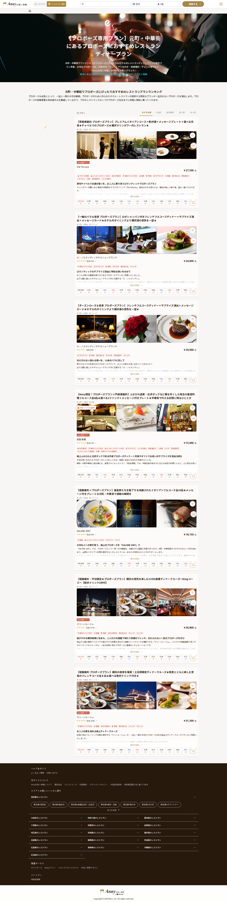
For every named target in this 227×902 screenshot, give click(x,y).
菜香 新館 (81, 439)
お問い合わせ (52, 772)
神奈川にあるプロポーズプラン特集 (130, 74)
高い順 (182, 112)
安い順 (193, 112)
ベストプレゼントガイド (68, 867)
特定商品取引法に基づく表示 (136, 784)
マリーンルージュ (85, 624)
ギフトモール (36, 867)
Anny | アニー (50, 867)
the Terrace (83, 166)
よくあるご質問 (37, 772)
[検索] (193, 4)
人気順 (158, 112)
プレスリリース (70, 784)
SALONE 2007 (83, 530)
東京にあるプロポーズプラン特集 (96, 74)
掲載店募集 (35, 879)
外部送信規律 (116, 784)
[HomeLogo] (113, 891)
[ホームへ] (15, 4)
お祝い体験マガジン (89, 867)
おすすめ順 (146, 112)
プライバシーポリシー (98, 784)
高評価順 (170, 112)
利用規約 (83, 784)
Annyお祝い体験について (41, 784)
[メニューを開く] (221, 4)
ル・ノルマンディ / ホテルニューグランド (97, 257)
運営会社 (58, 784)
